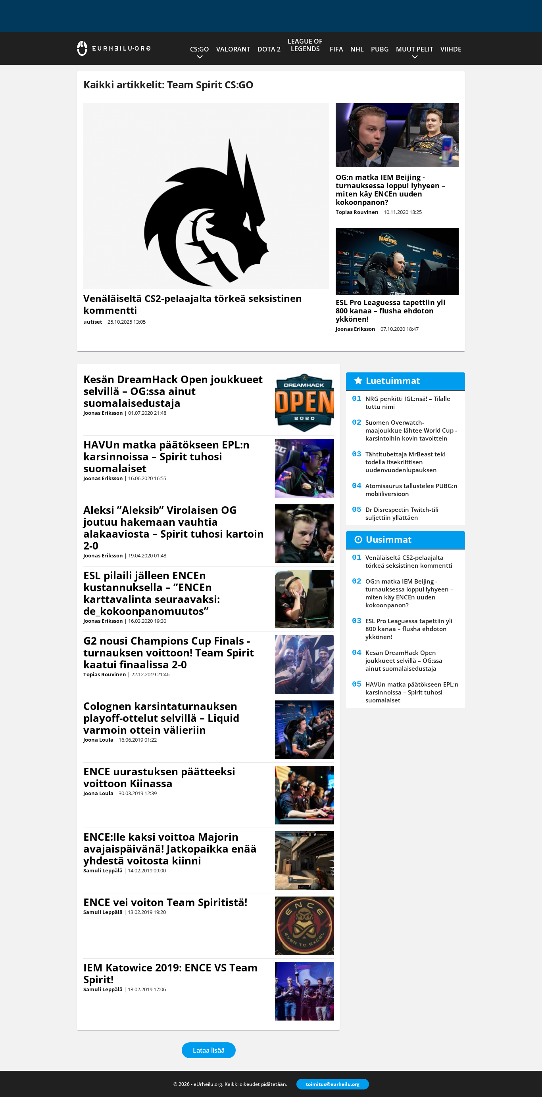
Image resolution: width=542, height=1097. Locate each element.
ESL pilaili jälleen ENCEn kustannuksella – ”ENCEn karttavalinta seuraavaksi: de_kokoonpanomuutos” (151, 593)
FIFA (336, 49)
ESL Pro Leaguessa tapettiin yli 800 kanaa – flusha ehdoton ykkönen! (391, 311)
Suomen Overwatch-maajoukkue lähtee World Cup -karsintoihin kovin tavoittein (411, 430)
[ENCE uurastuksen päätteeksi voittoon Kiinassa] (304, 795)
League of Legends (305, 45)
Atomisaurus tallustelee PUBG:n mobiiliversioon (411, 490)
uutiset (92, 321)
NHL (357, 49)
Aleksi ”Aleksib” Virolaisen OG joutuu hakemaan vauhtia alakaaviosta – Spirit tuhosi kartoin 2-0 (173, 528)
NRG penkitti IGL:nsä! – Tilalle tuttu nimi (407, 402)
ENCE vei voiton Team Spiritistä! (165, 902)
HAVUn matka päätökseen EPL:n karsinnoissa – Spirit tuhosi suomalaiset (166, 456)
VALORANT (233, 49)
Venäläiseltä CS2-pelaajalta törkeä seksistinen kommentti (192, 304)
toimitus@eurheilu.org (332, 1084)
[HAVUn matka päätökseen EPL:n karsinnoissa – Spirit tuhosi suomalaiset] (304, 468)
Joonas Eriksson (355, 328)
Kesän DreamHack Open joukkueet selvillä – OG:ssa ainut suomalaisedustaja (173, 391)
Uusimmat (389, 539)
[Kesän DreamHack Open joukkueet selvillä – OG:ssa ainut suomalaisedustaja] (304, 403)
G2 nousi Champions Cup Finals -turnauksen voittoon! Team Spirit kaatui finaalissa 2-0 (168, 652)
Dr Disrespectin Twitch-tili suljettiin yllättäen (401, 513)
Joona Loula (98, 739)
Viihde (450, 49)
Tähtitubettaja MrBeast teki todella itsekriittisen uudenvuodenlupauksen (405, 462)
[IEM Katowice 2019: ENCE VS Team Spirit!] (304, 991)
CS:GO (199, 49)
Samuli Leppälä (103, 870)
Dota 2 (269, 49)
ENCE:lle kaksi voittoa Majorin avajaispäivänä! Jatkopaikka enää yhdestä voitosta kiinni (170, 849)
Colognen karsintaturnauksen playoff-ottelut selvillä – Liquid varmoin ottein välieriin (161, 718)
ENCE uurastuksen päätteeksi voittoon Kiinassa (159, 777)
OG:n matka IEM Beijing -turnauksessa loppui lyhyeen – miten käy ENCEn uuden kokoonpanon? (390, 189)
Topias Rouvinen (357, 212)
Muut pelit (414, 49)
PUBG (380, 49)
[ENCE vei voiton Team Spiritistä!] (304, 926)
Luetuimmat (393, 380)
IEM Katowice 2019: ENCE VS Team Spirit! (170, 973)
